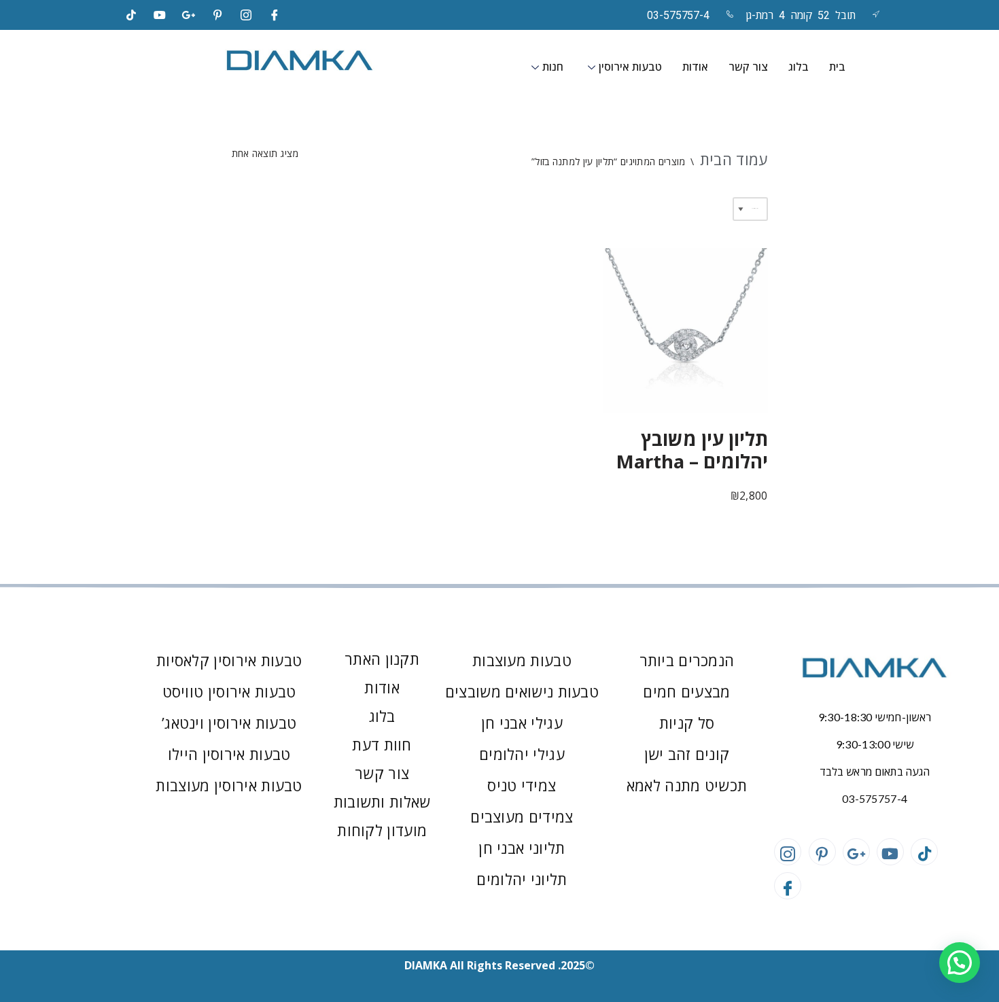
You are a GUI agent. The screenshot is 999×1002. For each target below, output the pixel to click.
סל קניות (686, 722)
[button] (959, 962)
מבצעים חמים (686, 691)
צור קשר (748, 67)
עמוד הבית (734, 159)
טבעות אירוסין (630, 67)
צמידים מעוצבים (521, 816)
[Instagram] (246, 14)
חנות (552, 67)
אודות (695, 67)
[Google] (189, 14)
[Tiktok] (131, 14)
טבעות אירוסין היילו (229, 754)
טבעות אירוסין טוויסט (229, 691)
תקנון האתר (382, 659)
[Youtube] (890, 851)
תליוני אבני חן (521, 847)
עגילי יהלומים (522, 754)
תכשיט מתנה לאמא (687, 785)
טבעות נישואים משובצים (522, 691)
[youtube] (159, 14)
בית (837, 67)
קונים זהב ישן (687, 754)
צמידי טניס (521, 785)
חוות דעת (381, 744)
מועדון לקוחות (382, 830)
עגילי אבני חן (522, 722)
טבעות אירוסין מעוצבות (229, 785)
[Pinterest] (217, 14)
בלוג (798, 67)
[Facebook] (275, 14)
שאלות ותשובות (382, 801)
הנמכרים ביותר (687, 660)
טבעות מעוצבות (522, 660)
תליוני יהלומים (521, 879)
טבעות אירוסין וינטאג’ (229, 722)
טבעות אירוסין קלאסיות (229, 660)
